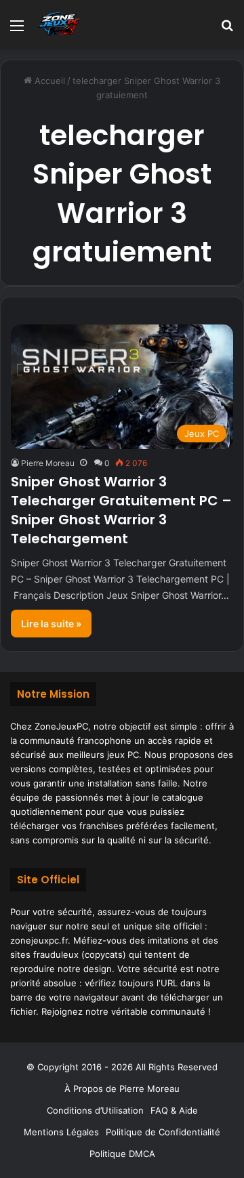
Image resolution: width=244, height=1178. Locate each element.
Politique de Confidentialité (163, 1132)
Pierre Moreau (48, 463)
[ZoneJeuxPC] (57, 24)
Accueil (48, 80)
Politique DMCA (122, 1153)
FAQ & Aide (174, 1110)
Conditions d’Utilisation (95, 1110)
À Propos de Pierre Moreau (122, 1088)
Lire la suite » (51, 623)
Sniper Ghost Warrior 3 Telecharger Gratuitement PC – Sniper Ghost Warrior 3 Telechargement (121, 510)
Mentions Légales (61, 1132)
